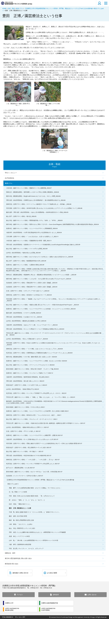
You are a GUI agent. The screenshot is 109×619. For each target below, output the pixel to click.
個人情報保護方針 (8, 617)
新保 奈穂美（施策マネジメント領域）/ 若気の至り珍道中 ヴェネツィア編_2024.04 (32, 369)
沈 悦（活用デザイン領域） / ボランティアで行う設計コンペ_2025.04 (27, 291)
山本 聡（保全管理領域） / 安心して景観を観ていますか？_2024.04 (27, 339)
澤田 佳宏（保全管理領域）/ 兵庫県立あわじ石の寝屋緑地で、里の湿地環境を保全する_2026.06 (35, 200)
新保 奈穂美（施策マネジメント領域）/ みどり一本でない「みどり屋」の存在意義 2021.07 (34, 472)
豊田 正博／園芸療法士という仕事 (20, 508)
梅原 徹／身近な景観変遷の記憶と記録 (21, 520)
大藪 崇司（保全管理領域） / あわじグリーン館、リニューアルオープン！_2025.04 (31, 325)
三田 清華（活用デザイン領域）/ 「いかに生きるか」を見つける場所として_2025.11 (32, 236)
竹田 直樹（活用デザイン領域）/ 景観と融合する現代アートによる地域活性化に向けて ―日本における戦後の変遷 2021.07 (44, 443)
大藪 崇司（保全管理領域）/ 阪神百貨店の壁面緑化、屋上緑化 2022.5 (27, 377)
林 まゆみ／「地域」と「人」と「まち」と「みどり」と (27, 500)
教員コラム (19, 8)
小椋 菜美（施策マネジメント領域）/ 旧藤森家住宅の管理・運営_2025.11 (29, 241)
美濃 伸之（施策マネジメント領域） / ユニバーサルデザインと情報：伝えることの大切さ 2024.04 (36, 361)
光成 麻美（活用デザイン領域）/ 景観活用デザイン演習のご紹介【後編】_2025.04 (31, 283)
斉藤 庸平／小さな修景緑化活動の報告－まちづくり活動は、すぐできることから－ (35, 488)
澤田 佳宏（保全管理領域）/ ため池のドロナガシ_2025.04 (24, 317)
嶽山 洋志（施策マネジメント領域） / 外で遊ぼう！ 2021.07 (24, 451)
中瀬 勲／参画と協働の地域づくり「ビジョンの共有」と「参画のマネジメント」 (34, 512)
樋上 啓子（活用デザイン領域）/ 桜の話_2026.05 (21, 216)
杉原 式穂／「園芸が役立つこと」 (20, 504)
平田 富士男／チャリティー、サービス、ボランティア (26, 548)
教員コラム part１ (13, 484)
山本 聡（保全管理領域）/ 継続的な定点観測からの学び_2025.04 (26, 321)
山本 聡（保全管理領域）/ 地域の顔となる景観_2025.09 (23, 253)
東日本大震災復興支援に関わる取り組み (18, 558)
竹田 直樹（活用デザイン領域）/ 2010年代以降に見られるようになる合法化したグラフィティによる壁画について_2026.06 (44, 208)
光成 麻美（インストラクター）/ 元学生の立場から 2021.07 (24, 476)
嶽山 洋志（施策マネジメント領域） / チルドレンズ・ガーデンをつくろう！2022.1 (31, 419)
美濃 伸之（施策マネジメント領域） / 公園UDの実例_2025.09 (25, 265)
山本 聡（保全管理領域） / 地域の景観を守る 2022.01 (22, 389)
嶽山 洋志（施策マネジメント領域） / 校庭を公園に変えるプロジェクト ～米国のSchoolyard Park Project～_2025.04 (42, 305)
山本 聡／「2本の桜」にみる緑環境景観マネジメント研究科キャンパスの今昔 (33, 540)
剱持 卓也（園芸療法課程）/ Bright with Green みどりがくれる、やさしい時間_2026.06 (33, 196)
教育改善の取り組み (11, 564)
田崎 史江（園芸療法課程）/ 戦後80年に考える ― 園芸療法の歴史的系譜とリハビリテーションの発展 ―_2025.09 (41, 275)
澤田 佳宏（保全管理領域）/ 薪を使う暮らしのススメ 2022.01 (25, 381)
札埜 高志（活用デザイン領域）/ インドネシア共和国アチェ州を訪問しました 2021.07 (33, 464)
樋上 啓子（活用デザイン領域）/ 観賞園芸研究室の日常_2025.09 (26, 261)
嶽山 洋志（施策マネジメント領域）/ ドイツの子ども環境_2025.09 (26, 249)
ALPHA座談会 (9, 178)
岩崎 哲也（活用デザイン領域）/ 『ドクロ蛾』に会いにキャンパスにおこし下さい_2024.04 (34, 349)
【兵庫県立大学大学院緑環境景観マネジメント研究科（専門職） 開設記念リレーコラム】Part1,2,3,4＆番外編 (58, 8)
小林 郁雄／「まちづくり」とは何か (20, 524)
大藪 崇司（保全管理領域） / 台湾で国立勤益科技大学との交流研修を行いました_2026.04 (34, 232)
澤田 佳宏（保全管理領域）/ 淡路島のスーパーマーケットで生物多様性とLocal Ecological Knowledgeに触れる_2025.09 (43, 244)
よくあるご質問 (21, 617)
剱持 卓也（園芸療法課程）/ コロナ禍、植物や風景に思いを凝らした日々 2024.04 (31, 357)
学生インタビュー (11, 173)
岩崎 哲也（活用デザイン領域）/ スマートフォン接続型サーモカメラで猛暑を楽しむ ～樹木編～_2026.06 (38, 204)
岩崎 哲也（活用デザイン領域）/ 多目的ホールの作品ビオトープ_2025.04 (29, 295)
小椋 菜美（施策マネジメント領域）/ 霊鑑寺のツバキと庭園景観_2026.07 (29, 188)
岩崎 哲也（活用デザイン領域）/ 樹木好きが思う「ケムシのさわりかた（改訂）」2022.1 (33, 415)
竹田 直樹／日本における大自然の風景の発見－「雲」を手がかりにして (32, 496)
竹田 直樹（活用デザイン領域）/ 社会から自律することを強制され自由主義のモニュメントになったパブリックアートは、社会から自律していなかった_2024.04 (53, 344)
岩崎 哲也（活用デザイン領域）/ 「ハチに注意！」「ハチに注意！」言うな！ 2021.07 (33, 460)
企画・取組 (11, 8)
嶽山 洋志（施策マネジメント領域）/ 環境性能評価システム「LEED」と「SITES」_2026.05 (34, 220)
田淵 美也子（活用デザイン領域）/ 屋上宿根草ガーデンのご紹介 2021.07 (28, 447)
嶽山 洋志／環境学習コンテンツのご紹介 (22, 528)
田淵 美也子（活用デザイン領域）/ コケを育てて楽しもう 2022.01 (26, 385)
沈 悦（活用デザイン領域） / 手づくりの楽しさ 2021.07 (23, 431)
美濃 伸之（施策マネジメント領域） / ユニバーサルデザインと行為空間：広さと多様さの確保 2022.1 (37, 411)
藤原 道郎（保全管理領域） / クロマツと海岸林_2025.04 (23, 313)
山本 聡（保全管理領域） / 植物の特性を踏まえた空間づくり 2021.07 (27, 427)
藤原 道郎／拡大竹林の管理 (18, 516)
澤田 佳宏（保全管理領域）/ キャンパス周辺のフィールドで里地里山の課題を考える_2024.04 (35, 329)
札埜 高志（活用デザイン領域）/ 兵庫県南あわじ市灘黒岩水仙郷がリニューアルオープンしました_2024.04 (39, 353)
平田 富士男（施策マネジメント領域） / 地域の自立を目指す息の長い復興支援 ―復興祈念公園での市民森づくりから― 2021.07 (45, 423)
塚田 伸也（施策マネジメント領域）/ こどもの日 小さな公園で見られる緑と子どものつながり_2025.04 (38, 279)
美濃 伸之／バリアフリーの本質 (19, 536)
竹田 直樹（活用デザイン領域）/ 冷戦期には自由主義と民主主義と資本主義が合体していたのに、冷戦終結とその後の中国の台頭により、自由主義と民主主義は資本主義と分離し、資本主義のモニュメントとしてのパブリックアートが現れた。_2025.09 (54, 270)
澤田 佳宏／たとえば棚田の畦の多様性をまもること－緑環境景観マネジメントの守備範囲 (37, 532)
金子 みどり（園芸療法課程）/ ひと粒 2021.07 (20, 468)
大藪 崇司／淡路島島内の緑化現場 (20, 544)
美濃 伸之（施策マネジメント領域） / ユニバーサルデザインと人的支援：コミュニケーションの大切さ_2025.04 (40, 309)
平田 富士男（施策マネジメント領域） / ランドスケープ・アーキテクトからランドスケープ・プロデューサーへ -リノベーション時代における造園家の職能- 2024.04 (53, 334)
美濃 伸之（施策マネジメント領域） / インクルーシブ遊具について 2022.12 (29, 373)
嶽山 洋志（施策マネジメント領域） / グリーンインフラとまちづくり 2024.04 (30, 365)
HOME (4, 8)
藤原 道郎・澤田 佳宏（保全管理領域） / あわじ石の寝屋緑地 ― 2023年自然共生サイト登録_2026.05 (37, 212)
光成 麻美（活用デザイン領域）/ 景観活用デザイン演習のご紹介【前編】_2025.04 (31, 287)
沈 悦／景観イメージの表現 (18, 492)
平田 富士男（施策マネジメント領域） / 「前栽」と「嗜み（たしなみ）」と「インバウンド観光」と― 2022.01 (40, 397)
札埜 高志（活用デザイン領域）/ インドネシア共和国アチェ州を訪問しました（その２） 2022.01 (36, 393)
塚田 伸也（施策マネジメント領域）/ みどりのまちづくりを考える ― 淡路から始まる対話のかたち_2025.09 (39, 257)
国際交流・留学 (10, 553)
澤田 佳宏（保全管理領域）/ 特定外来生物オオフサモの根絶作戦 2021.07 (28, 455)
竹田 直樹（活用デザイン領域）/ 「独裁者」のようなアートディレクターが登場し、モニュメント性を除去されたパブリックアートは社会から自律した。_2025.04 (53, 300)
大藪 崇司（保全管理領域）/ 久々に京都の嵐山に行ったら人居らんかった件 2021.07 (32, 439)
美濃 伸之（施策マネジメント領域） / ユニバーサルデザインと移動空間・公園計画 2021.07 (34, 435)
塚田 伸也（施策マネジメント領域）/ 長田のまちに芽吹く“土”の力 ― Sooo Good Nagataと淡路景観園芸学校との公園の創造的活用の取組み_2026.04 (52, 224)
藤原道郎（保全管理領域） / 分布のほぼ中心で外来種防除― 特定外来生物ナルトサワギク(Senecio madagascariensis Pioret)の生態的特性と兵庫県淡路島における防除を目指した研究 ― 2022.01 (54, 402)
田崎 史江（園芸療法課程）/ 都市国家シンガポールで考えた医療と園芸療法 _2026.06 (32, 192)
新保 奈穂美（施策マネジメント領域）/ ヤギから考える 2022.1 (25, 407)
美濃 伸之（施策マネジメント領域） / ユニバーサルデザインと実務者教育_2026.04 (31, 228)
